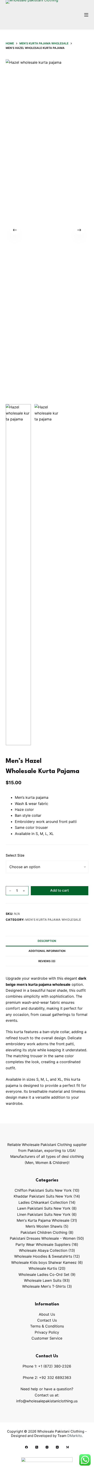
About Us (47, 1314)
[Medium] (67, 1447)
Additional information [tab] (47, 951)
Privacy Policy (47, 1332)
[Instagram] (47, 1447)
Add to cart (59, 890)
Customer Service (46, 1338)
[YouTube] (57, 1447)
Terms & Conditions (47, 1326)
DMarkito (74, 1436)
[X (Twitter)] (36, 1447)
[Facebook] (26, 1447)
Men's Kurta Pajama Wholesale (53, 919)
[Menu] (86, 15)
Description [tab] (47, 941)
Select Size (15, 855)
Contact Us (47, 1320)
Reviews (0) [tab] (46, 961)
